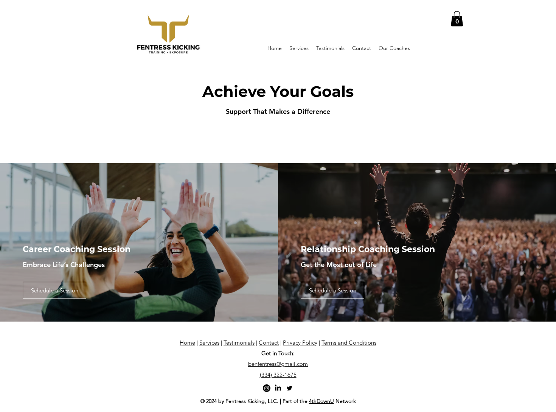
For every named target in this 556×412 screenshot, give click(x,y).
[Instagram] (266, 388)
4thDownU (321, 401)
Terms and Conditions (348, 342)
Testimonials (239, 342)
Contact (269, 342)
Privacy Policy (300, 342)
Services (209, 342)
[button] (456, 18)
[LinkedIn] (278, 388)
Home (187, 342)
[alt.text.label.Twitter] (289, 388)
